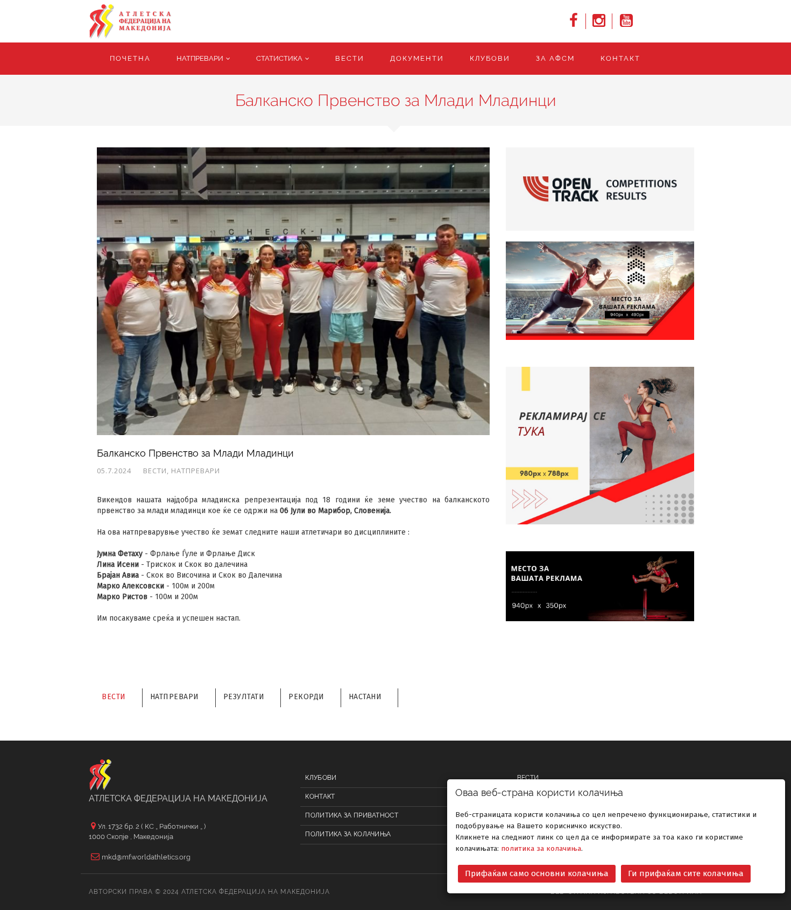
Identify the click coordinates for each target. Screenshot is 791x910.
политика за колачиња (541, 848)
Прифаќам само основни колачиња (537, 873)
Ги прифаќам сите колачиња (686, 873)
